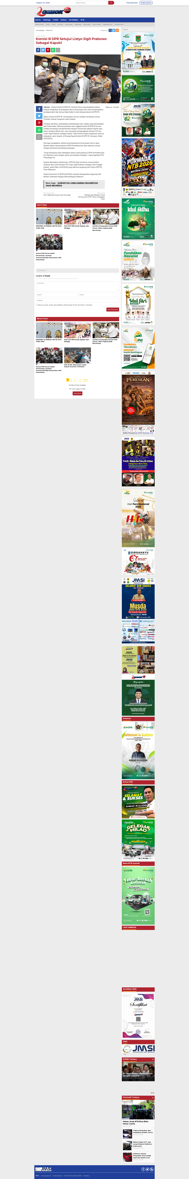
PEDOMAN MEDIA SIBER (73, 1176)
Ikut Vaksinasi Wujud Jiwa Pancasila (57, 194)
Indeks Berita (57, 1176)
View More (77, 393)
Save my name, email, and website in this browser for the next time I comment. (65, 305)
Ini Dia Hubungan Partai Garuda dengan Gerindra (138, 1074)
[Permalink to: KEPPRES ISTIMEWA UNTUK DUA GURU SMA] (49, 216)
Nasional (49, 46)
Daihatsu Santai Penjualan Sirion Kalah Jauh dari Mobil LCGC (142, 1155)
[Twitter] (114, 30)
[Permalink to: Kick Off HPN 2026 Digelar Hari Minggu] (77, 216)
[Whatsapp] (53, 50)
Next (86, 380)
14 (80, 380)
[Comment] (58, 50)
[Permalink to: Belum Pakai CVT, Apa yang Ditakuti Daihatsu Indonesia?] (127, 1146)
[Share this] (38, 50)
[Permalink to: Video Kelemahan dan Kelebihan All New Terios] (127, 1134)
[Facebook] (110, 30)
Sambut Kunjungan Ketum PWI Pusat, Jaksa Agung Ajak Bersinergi (105, 228)
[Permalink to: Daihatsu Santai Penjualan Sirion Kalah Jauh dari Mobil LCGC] (127, 1157)
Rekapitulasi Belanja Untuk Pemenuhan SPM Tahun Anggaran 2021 (91, 196)
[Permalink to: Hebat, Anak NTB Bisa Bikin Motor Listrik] (138, 1109)
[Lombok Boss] (53, 11)
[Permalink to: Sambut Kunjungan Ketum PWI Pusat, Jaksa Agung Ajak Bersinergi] (106, 216)
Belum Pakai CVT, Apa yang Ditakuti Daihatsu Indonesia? (142, 1144)
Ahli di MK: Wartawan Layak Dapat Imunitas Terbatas (75, 365)
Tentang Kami (46, 1176)
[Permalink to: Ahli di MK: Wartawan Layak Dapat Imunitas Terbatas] (77, 355)
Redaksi (86, 1176)
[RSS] (117, 30)
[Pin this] (48, 50)
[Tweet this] (43, 50)
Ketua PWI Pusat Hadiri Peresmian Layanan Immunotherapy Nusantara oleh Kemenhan (48, 369)
